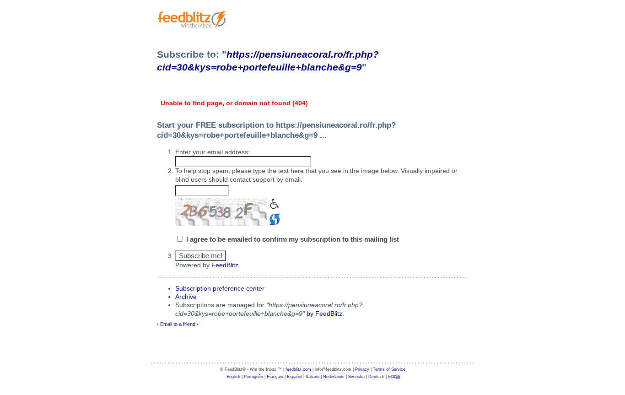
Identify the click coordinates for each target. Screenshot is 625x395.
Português (253, 376)
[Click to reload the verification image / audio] (273, 218)
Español (294, 376)
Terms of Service (389, 369)
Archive (186, 296)
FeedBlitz (224, 265)
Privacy (362, 369)
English (233, 376)
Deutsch (376, 376)
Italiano (312, 376)
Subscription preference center (219, 288)
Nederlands (334, 376)
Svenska (356, 376)
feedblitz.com (298, 369)
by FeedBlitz (324, 313)
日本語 (394, 376)
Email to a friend (177, 324)
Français (275, 376)
